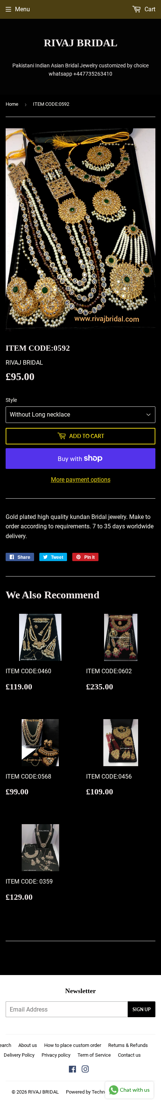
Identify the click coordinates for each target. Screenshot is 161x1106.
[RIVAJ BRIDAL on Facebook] (72, 1070)
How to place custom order (72, 1045)
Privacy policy (56, 1055)
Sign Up (142, 1009)
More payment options (80, 479)
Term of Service (94, 1055)
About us (27, 1045)
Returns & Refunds (128, 1045)
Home (12, 104)
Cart (149, 9)
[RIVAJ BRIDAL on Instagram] (85, 1070)
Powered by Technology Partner (99, 1092)
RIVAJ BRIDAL (81, 43)
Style (11, 400)
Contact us (129, 1055)
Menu (22, 9)
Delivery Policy (19, 1055)
